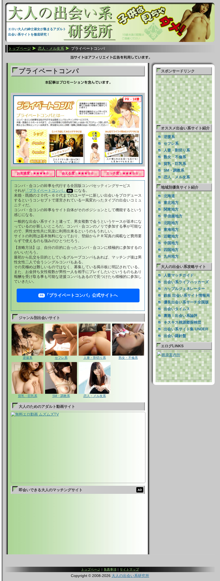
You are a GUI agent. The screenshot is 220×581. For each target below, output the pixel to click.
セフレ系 (61, 358)
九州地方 (171, 256)
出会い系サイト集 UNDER (186, 329)
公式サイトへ (81, 295)
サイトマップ (129, 569)
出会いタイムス (177, 309)
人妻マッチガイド (179, 275)
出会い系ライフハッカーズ (186, 282)
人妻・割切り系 (94, 358)
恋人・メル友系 (94, 396)
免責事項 (110, 569)
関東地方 (171, 209)
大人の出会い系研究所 (130, 575)
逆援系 (27, 358)
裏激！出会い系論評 (180, 315)
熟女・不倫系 (128, 358)
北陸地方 (171, 223)
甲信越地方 (173, 216)
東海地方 (171, 229)
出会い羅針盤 (175, 336)
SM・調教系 (61, 396)
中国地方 (171, 243)
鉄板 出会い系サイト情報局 (187, 295)
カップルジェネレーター (184, 288)
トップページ (90, 569)
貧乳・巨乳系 (27, 396)
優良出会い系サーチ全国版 (186, 302)
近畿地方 (171, 236)
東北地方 (171, 202)
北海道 (169, 196)
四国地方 (171, 249)
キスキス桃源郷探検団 (182, 322)
